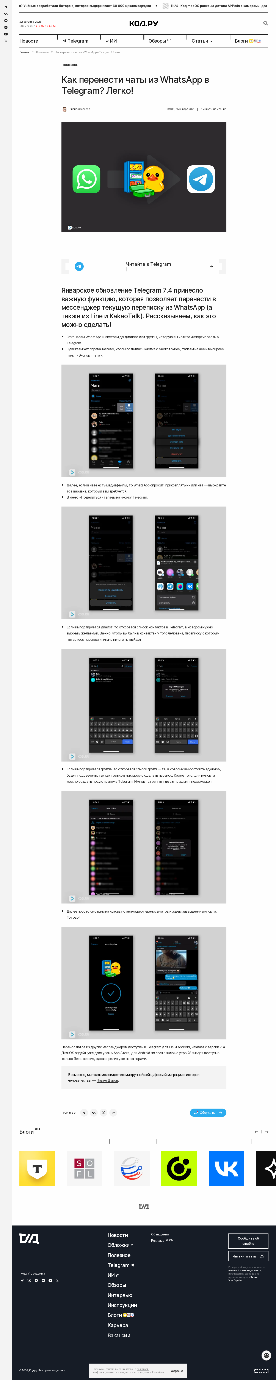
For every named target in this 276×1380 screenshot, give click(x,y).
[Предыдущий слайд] (256, 1132)
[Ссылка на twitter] (6, 41)
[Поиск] (265, 23)
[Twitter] (103, 1113)
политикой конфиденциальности (244, 1270)
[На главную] (144, 23)
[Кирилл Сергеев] (64, 109)
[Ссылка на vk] (6, 14)
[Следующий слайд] (267, 1131)
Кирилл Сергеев (80, 109)
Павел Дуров (107, 1080)
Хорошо (177, 1371)
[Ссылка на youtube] (6, 34)
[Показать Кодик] (266, 1355)
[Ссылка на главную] (29, 1238)
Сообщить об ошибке (248, 1241)
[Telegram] (84, 1113)
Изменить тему (244, 1256)
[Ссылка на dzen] (6, 27)
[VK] (94, 1113)
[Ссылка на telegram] (6, 7)
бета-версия (84, 1059)
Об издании (160, 1234)
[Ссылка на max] (6, 20)
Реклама (160, 1240)
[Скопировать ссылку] (113, 1113)
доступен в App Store (111, 1053)
